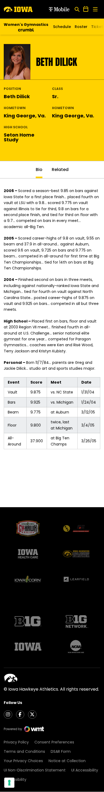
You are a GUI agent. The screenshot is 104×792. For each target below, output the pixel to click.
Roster (81, 26)
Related (60, 169)
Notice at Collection (67, 760)
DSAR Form (61, 751)
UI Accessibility (84, 770)
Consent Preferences (54, 742)
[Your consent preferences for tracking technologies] (9, 783)
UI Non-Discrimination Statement (35, 770)
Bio (39, 169)
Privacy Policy (16, 742)
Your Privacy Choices (23, 760)
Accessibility (15, 779)
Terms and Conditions (24, 751)
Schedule (62, 26)
